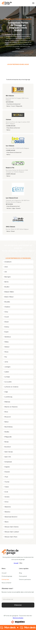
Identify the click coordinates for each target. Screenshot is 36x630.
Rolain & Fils (10, 167)
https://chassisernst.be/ (13, 206)
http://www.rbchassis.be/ (13, 104)
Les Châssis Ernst (12, 198)
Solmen (8, 119)
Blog (20, 573)
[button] (33, 3)
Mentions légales (18, 618)
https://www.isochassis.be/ (14, 152)
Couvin (13, 106)
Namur (8, 106)
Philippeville (19, 106)
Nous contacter (6, 583)
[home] (7, 3)
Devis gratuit (23, 576)
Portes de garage (7, 576)
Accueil (16, 563)
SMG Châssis (10, 227)
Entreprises (5, 579)
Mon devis (10, 627)
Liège (13, 208)
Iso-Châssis (10, 146)
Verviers (9, 208)
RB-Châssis (10, 95)
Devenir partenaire (25, 579)
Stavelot (18, 208)
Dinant (13, 231)
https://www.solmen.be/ (13, 128)
